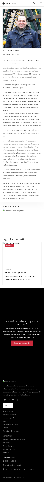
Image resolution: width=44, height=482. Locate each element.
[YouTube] (13, 400)
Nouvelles (6, 442)
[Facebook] (5, 400)
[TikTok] (17, 400)
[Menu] (41, 3)
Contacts (6, 452)
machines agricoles (9, 414)
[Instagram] (9, 400)
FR (6, 405)
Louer (5, 421)
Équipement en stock (10, 424)
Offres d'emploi (8, 446)
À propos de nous (9, 449)
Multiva (8, 269)
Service (5, 427)
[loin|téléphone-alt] (34, 3)
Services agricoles (9, 418)
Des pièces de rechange (11, 431)
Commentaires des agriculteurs (14, 439)
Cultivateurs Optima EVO (16, 272)
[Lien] (9, 3)
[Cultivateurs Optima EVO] (22, 254)
